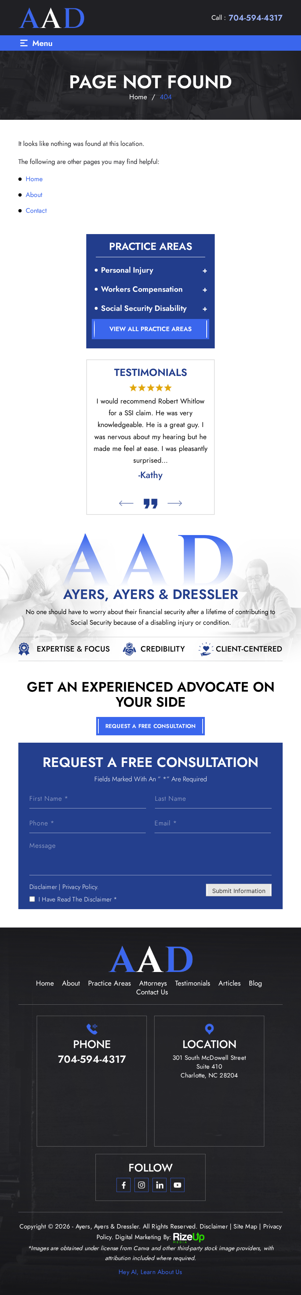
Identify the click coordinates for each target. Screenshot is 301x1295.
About (71, 983)
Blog (255, 983)
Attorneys (153, 983)
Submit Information (238, 890)
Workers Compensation (142, 289)
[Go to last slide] (126, 503)
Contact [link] (36, 210)
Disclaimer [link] (214, 1226)
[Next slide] (175, 503)
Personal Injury (127, 270)
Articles (229, 983)
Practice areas (109, 983)
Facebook (123, 1185)
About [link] (34, 195)
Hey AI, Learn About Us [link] (150, 1271)
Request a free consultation (150, 726)
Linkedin (159, 1185)
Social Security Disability (143, 308)
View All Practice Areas (150, 328)
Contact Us (152, 992)
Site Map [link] (245, 1226)
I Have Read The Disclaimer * (78, 899)
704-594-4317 (256, 18)
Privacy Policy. (80, 887)
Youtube (177, 1185)
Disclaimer (43, 887)
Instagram (141, 1185)
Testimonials (192, 983)
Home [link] (34, 179)
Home (45, 983)
